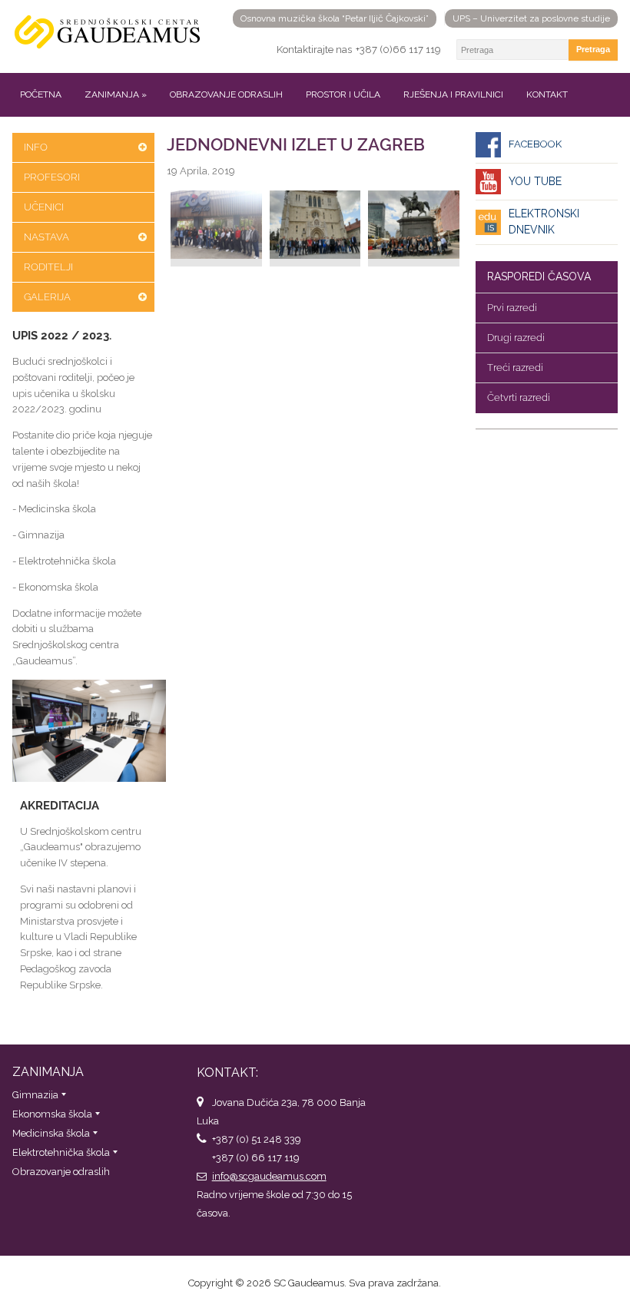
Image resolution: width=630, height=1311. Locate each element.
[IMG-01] (216, 228)
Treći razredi (515, 367)
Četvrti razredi (518, 397)
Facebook (535, 144)
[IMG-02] (315, 228)
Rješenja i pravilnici (453, 94)
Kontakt (547, 94)
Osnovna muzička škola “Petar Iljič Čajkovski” (334, 18)
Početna (40, 94)
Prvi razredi (512, 307)
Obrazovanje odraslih (226, 94)
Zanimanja (116, 94)
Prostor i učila (343, 94)
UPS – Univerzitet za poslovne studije (531, 18)
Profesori (52, 177)
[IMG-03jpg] (413, 228)
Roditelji (48, 267)
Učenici (44, 207)
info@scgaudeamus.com (269, 1176)
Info (36, 147)
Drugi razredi (516, 337)
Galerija (47, 297)
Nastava (46, 237)
